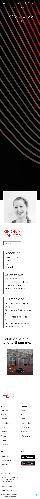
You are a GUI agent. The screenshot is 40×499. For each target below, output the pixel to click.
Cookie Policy (7, 473)
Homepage (7, 8)
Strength (5, 427)
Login (26, 3)
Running (4, 440)
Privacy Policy (7, 469)
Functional (5, 423)
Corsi (23, 414)
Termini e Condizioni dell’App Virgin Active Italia (10, 479)
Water (4, 432)
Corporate (25, 432)
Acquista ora (29, 3)
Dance (4, 419)
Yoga (3, 436)
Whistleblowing (8, 490)
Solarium (5, 445)
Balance (4, 410)
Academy (25, 427)
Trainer (24, 419)
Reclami (4, 465)
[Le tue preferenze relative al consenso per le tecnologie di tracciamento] (36, 495)
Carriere (4, 456)
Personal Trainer (20, 8)
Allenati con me (12, 243)
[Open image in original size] (20, 3)
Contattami (32, 3)
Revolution (26, 423)
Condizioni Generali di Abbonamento (9, 496)
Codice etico (6, 486)
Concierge (25, 436)
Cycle (3, 414)
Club (23, 410)
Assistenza (6, 460)
